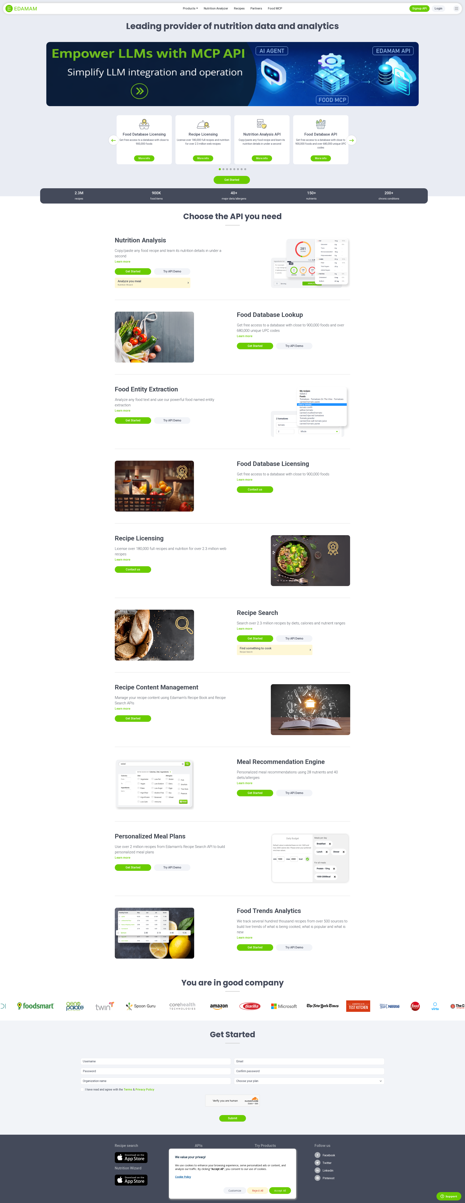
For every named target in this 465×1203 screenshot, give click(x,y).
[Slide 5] (234, 169)
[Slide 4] (230, 169)
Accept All (280, 1190)
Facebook (328, 1155)
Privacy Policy (145, 1089)
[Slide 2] (223, 169)
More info (144, 158)
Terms (128, 1089)
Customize (235, 1190)
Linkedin (327, 1170)
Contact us (255, 489)
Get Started (231, 180)
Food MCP (275, 8)
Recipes (239, 8)
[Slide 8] (245, 169)
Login (438, 8)
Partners (256, 8)
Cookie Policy (183, 1176)
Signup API (419, 8)
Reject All (257, 1190)
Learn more (122, 261)
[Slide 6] (238, 169)
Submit (232, 1118)
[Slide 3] (227, 169)
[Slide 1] (220, 169)
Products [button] (189, 8)
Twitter (326, 1163)
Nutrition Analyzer (216, 8)
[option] (12, 1006)
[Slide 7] (241, 169)
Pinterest (328, 1178)
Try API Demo (172, 271)
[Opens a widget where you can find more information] (448, 1196)
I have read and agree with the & (119, 1089)
